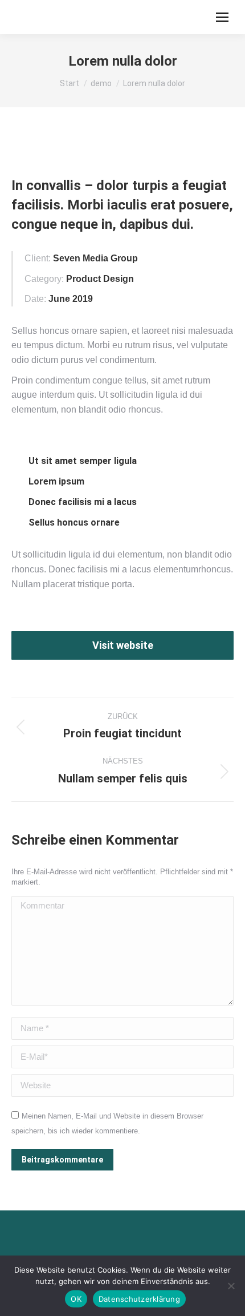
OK (76, 1298)
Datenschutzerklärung (139, 1298)
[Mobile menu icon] (222, 17)
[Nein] (230, 1285)
